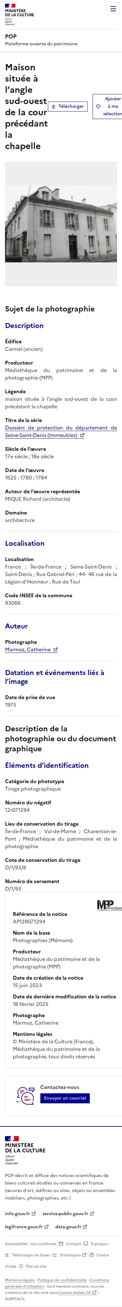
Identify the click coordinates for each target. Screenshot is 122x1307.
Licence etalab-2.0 (74, 1292)
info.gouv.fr (17, 1213)
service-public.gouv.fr (65, 1213)
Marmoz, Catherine (28, 649)
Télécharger (71, 106)
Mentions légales (20, 1280)
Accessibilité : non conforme (30, 1244)
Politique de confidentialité (62, 1280)
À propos (99, 1244)
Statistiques (70, 1255)
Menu (113, 8)
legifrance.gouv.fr (24, 1227)
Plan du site (36, 1266)
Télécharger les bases (31, 1255)
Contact (73, 1244)
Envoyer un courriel (65, 1098)
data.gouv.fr (68, 1227)
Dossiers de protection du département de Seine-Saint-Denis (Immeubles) (61, 431)
